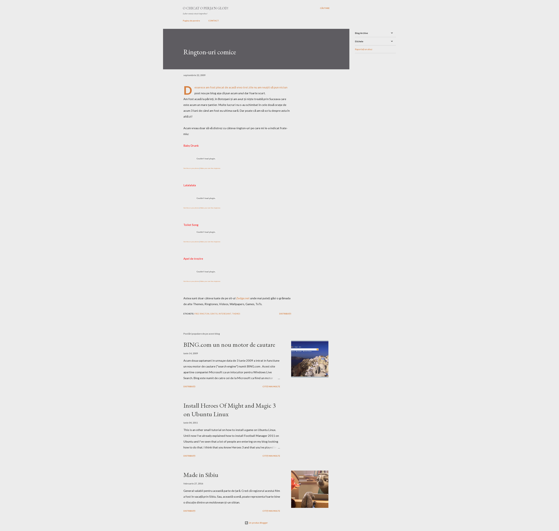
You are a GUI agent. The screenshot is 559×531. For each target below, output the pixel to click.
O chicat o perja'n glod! (205, 8)
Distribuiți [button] (285, 313)
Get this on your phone (191, 168)
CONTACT (213, 20)
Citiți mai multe (271, 386)
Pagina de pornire (191, 20)
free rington (201, 313)
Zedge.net (243, 298)
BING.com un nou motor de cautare (229, 344)
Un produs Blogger (258, 522)
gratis (214, 313)
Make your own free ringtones (210, 168)
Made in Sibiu (200, 475)
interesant (225, 313)
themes (236, 313)
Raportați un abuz (363, 49)
